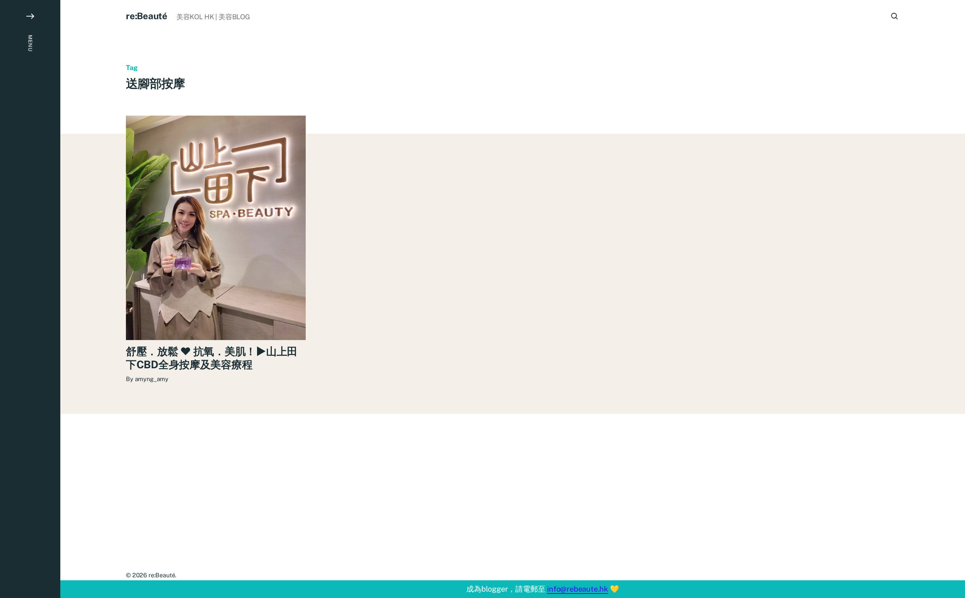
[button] (30, 299)
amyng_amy (152, 379)
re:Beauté (146, 15)
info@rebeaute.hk (577, 588)
